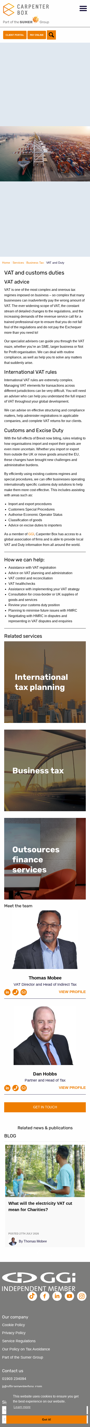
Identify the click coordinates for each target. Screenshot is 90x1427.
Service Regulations (19, 1341)
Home (6, 262)
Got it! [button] (46, 1419)
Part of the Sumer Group (22, 1357)
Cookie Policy (13, 1325)
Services (18, 262)
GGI (31, 534)
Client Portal (15, 35)
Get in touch (45, 1107)
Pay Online (37, 35)
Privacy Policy (14, 1333)
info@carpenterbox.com (22, 1387)
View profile (72, 992)
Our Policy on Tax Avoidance (26, 1349)
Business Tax (35, 262)
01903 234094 (14, 1379)
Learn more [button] (22, 1407)
